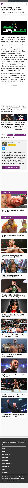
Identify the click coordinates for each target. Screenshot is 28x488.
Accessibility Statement (7, 463)
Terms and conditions (6, 454)
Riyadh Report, (5, 50)
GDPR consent (5, 472)
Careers (3, 469)
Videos (10, 1)
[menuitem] (4, 1)
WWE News (10, 134)
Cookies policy (5, 460)
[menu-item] (6, 4)
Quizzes (15, 1)
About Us (4, 448)
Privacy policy (5, 457)
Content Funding (5, 466)
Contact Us (4, 451)
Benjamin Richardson (7, 15)
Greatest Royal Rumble (19, 134)
